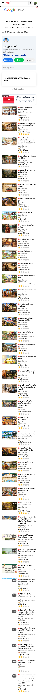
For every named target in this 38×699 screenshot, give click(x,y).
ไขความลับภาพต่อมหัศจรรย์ (25, 566)
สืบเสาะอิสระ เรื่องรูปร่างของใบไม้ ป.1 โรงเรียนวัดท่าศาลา (26, 630)
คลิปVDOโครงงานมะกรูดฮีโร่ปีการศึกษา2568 (26, 662)
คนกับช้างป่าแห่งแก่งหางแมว (26, 277)
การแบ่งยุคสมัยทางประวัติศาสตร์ (25, 109)
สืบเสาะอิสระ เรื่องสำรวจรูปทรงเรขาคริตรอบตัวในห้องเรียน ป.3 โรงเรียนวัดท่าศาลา (26, 613)
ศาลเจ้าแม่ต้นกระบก (26, 462)
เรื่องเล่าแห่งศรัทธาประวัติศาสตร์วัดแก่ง (25, 504)
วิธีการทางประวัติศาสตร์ (27, 344)
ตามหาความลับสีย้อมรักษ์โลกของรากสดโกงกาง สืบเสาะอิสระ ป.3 (27, 551)
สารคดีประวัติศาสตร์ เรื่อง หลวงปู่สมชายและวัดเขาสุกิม (27, 372)
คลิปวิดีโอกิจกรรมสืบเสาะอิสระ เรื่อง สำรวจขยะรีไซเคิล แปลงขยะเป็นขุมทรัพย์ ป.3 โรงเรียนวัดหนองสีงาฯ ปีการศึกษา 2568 (27, 679)
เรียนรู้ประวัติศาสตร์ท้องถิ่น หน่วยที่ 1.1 (26, 475)
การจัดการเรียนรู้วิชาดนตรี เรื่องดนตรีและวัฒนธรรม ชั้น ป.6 (25, 403)
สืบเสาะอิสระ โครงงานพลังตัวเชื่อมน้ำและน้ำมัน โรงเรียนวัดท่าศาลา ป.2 (26, 646)
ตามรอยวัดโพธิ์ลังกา (26, 332)
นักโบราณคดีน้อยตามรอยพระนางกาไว (27, 291)
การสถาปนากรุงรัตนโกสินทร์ (24, 419)
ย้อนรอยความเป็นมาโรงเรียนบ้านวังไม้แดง (25, 319)
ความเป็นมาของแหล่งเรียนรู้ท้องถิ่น (27, 185)
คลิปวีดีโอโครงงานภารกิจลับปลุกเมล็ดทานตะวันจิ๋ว (26, 581)
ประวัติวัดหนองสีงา (26, 213)
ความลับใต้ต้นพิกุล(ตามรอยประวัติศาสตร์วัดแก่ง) (26, 125)
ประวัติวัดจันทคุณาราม (27, 239)
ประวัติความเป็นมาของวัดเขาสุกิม (27, 358)
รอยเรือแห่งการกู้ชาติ (26, 263)
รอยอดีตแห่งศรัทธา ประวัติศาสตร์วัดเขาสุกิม (25, 449)
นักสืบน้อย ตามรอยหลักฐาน (26, 199)
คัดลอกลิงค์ (30, 60)
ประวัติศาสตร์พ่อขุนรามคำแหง (25, 305)
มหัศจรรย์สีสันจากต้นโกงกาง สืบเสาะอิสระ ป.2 (25, 536)
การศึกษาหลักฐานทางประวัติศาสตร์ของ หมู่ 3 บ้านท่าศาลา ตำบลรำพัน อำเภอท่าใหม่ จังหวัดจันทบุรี (26, 141)
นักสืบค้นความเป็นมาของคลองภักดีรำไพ (26, 489)
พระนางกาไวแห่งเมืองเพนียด (26, 226)
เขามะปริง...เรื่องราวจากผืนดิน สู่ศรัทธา (26, 171)
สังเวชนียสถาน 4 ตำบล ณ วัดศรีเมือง (27, 157)
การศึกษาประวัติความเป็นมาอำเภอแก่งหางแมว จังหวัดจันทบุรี (27, 387)
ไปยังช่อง (15, 55)
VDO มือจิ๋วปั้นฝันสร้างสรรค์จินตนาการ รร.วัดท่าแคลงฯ (26, 596)
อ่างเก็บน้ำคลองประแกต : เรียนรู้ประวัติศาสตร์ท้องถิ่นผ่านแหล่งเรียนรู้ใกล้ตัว (27, 434)
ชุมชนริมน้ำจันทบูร (26, 251)
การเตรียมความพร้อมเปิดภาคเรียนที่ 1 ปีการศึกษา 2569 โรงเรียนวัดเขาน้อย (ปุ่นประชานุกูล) (27, 520)
